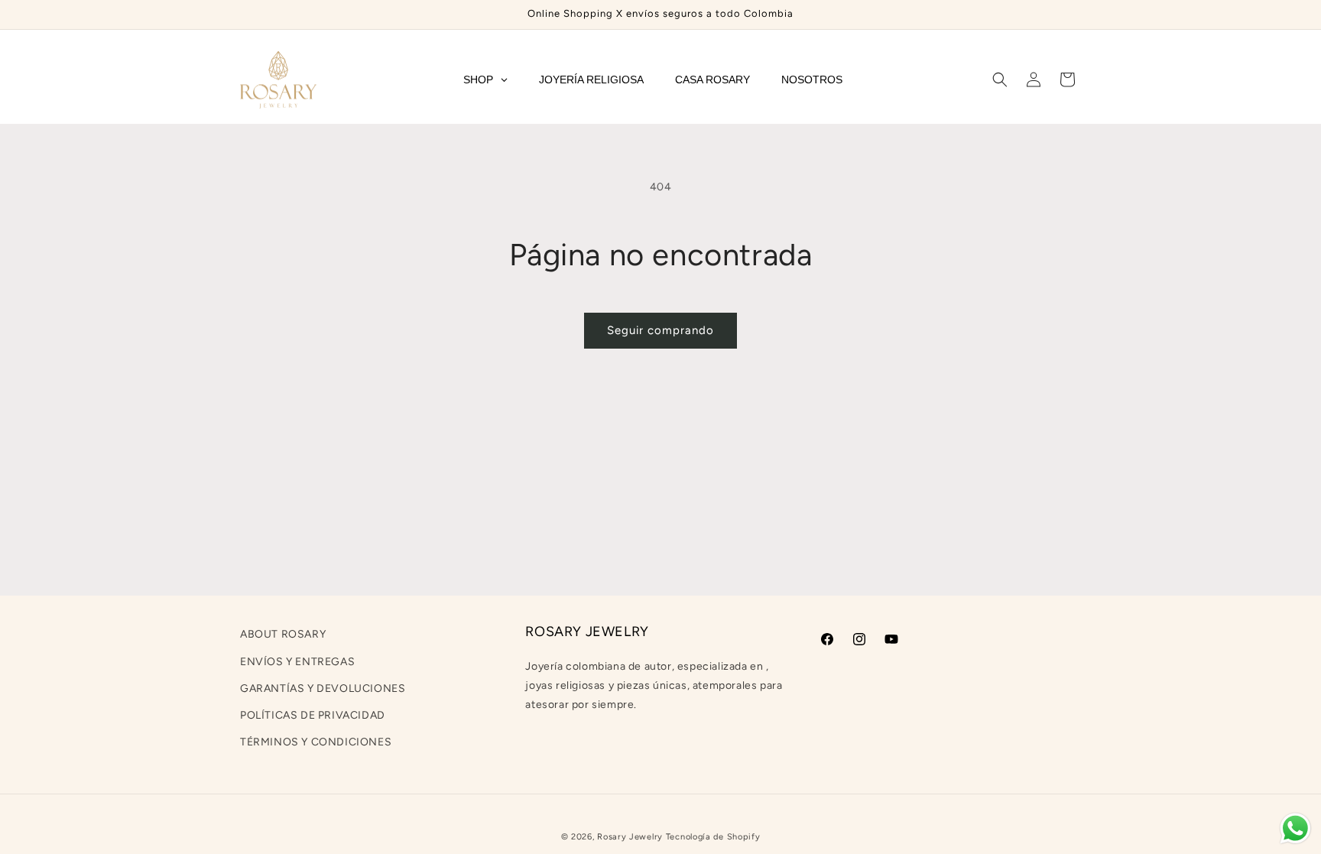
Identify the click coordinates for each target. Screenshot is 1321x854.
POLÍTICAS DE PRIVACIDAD (312, 715)
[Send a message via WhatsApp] (1295, 828)
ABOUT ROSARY (283, 634)
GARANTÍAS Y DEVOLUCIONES (322, 688)
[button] (1000, 79)
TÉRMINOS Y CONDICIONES (315, 741)
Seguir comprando (660, 330)
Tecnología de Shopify (713, 837)
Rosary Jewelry (630, 837)
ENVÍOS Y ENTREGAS (297, 661)
